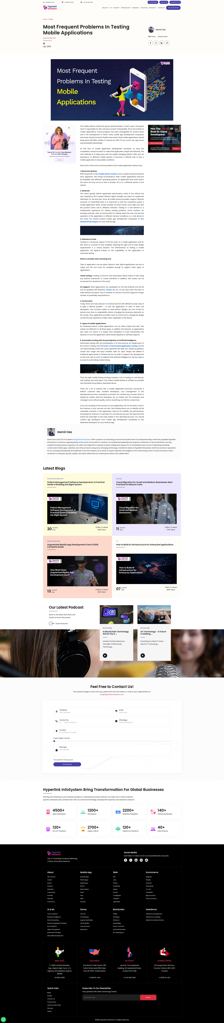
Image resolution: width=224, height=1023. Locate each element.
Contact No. (64, 720)
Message (62, 747)
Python (115, 883)
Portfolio (50, 895)
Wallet (115, 914)
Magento (149, 877)
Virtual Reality (84, 923)
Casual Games (85, 926)
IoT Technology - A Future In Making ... (153, 633)
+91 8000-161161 (59, 978)
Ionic (81, 895)
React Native (84, 889)
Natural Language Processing (56, 923)
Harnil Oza (161, 29)
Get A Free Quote (173, 8)
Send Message (67, 764)
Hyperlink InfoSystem (82, 439)
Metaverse (83, 929)
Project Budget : (58, 738)
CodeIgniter (117, 895)
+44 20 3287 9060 (88, 2)
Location (62, 730)
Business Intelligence (54, 917)
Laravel (115, 892)
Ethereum (116, 920)
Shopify (148, 880)
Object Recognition (53, 929)
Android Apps (84, 877)
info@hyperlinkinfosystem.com (112, 694)
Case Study (144, 8)
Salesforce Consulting (153, 917)
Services (50, 886)
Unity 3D (82, 914)
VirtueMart (149, 892)
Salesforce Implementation (155, 920)
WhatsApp (123, 720)
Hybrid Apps (84, 883)
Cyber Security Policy (54, 1005)
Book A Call (164, 2)
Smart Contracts (118, 926)
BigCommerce (150, 895)
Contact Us (161, 8)
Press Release (153, 2)
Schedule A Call (175, 2)
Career (49, 880)
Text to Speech (52, 914)
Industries (50, 889)
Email (121, 710)
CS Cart (148, 889)
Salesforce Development (154, 914)
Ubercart (149, 883)
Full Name (63, 710)
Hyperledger (117, 923)
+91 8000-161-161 (49, 2)
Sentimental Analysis (54, 932)
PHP (114, 877)
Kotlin (82, 892)
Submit (148, 997)
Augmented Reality (86, 920)
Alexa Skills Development (55, 936)
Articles (49, 996)
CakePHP (116, 898)
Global (49, 1011)
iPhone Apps (84, 880)
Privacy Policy (51, 1002)
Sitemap (50, 898)
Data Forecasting (53, 920)
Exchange (116, 917)
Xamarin (83, 902)
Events (49, 883)
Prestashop (149, 886)
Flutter (82, 886)
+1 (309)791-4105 (68, 2)
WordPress (116, 886)
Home (45, 19)
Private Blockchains (119, 929)
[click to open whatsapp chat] (3, 1019)
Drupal (115, 889)
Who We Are (51, 877)
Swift (81, 898)
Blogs (51, 19)
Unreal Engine (84, 917)
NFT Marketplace (118, 932)
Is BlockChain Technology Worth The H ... (116, 633)
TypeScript (116, 902)
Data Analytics (52, 926)
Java (114, 880)
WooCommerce (151, 898)
